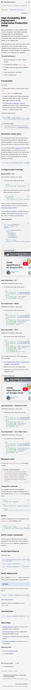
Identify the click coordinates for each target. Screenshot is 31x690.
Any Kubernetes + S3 (9, 280)
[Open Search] (26, 2)
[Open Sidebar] (29, 2)
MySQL (3, 516)
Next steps (6, 623)
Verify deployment (9, 573)
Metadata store (8, 459)
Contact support (8, 653)
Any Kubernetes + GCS (9, 330)
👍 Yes (17, 663)
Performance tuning (8, 631)
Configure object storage (12, 169)
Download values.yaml (11, 134)
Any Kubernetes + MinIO (10, 303)
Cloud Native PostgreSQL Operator (15, 103)
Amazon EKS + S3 (7, 174)
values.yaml (18, 148)
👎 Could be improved (7, 666)
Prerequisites (7, 81)
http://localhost (9, 599)
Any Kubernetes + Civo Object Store (14, 432)
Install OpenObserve (7, 208)
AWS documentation (11, 211)
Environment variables (8, 641)
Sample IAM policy (6, 219)
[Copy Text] (28, 118)
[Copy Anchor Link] (29, 22)
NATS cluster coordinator (12, 535)
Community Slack (13, 651)
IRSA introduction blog (17, 215)
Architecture (5, 636)
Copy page (24, 13)
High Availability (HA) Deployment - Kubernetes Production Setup (14, 22)
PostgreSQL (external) (9, 486)
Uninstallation (7, 611)
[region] (15, 118)
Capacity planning (23, 127)
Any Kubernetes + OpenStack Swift (14, 406)
